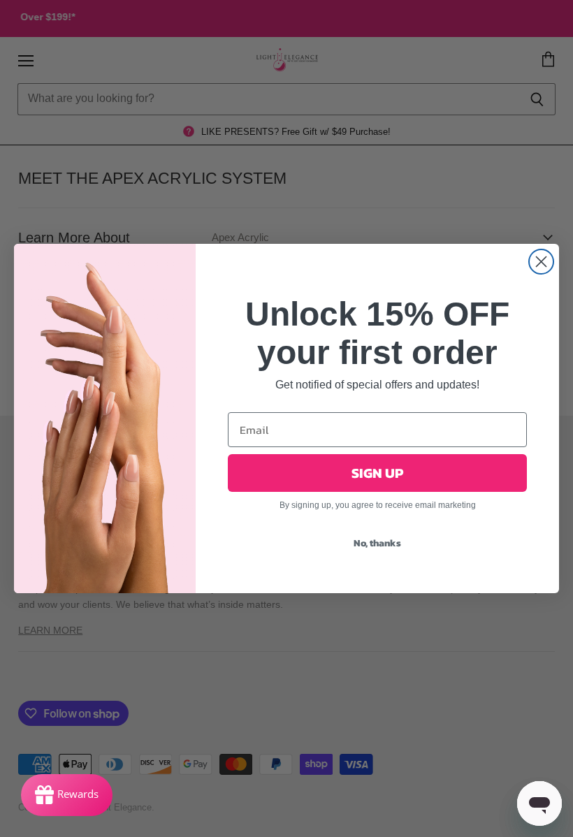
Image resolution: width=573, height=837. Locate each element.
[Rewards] (67, 795)
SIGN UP (377, 473)
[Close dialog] (541, 261)
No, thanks (377, 543)
